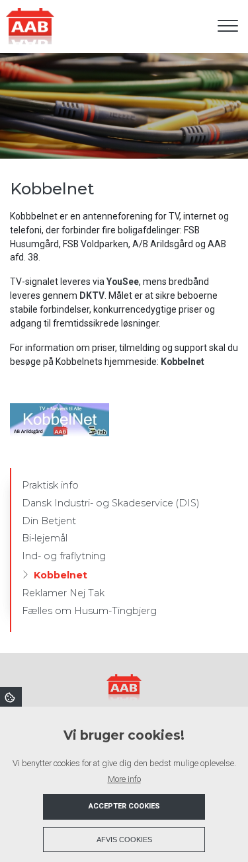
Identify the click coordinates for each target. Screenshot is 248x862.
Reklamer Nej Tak (63, 593)
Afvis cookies (124, 839)
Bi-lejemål (44, 538)
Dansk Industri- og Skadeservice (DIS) (111, 503)
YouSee (122, 281)
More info (124, 779)
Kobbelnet (182, 361)
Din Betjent (49, 521)
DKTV (91, 295)
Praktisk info (50, 485)
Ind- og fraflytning (64, 556)
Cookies (11, 697)
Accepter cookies (124, 806)
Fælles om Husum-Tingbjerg (89, 611)
